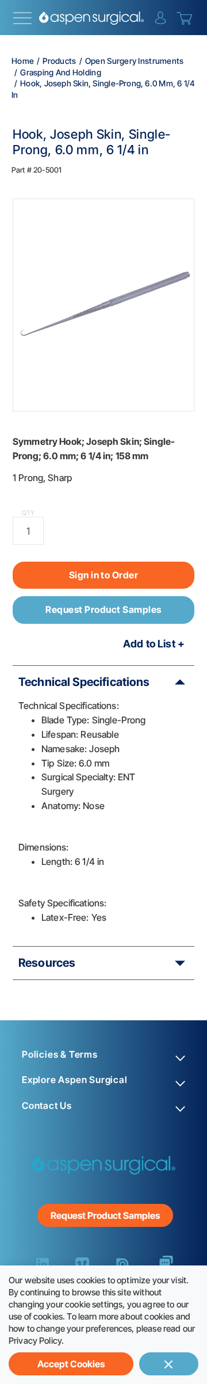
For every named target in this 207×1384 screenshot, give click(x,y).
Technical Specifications (84, 682)
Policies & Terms (60, 1054)
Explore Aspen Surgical (75, 1079)
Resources (46, 963)
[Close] (168, 1363)
